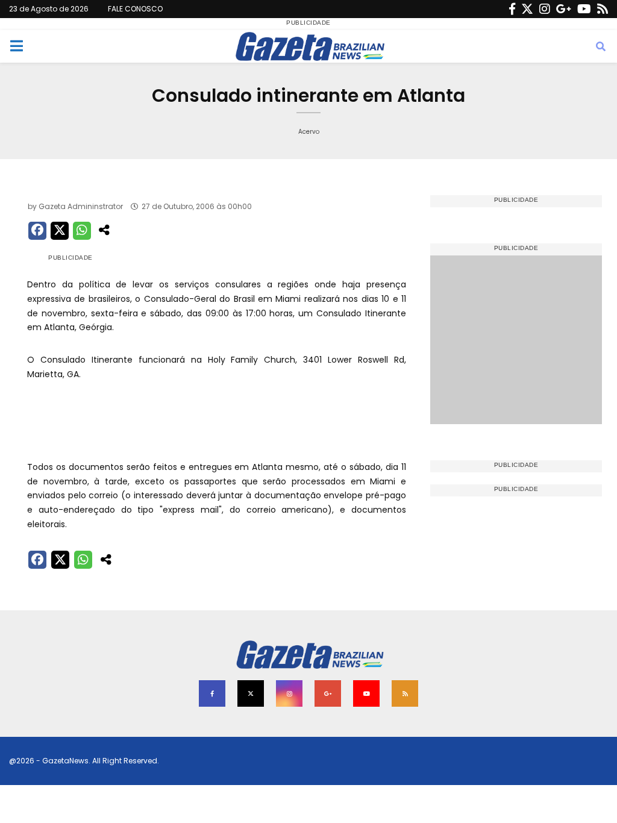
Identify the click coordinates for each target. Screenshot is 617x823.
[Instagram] (544, 9)
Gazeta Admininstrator (81, 206)
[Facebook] (512, 9)
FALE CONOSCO (135, 9)
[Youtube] (584, 9)
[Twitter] (527, 9)
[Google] (563, 9)
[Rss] (602, 9)
